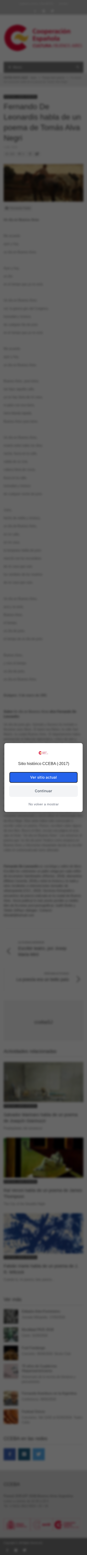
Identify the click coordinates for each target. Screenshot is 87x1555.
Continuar (43, 791)
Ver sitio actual (43, 777)
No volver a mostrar (44, 804)
